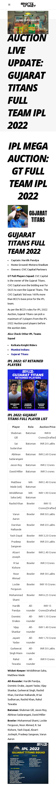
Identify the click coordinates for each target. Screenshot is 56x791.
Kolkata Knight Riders (24, 345)
